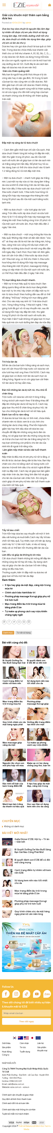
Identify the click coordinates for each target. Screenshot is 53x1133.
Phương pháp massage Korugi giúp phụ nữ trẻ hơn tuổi (31, 902)
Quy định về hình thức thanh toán (16, 1099)
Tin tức (23, 1047)
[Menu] (4, 5)
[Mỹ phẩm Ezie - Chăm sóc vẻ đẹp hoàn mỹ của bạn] (26, 5)
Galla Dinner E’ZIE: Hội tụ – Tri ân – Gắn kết (32, 840)
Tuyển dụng (25, 1052)
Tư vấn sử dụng (24, 632)
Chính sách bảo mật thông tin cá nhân (18, 1110)
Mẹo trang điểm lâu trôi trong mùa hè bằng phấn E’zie (31, 892)
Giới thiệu (6, 1043)
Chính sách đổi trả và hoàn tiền (15, 1103)
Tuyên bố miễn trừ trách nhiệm (15, 1114)
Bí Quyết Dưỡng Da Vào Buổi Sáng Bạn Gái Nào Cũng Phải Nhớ (33, 851)
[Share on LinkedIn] (29, 622)
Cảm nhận (24, 1043)
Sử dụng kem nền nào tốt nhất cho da (31, 882)
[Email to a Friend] (19, 622)
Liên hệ (40, 1043)
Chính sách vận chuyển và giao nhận (18, 1095)
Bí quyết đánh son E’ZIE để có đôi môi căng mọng (32, 861)
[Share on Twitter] (14, 622)
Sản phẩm (6, 1047)
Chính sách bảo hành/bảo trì (20, 592)
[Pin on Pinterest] (24, 622)
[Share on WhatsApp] (4, 622)
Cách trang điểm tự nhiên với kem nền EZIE (33, 871)
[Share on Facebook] (9, 622)
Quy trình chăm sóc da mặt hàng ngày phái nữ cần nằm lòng (32, 913)
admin (28, 22)
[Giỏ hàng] (49, 5)
